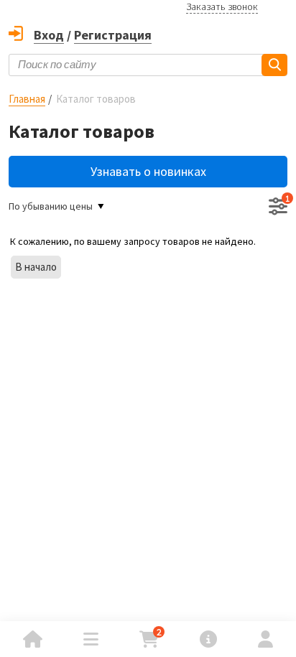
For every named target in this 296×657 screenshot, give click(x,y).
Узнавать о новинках (148, 171)
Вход (49, 35)
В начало (36, 267)
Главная (27, 99)
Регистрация (113, 35)
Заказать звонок (222, 6)
